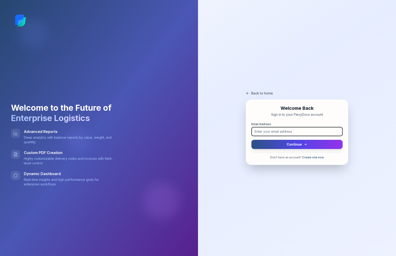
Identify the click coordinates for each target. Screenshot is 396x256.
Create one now (313, 157)
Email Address (261, 124)
